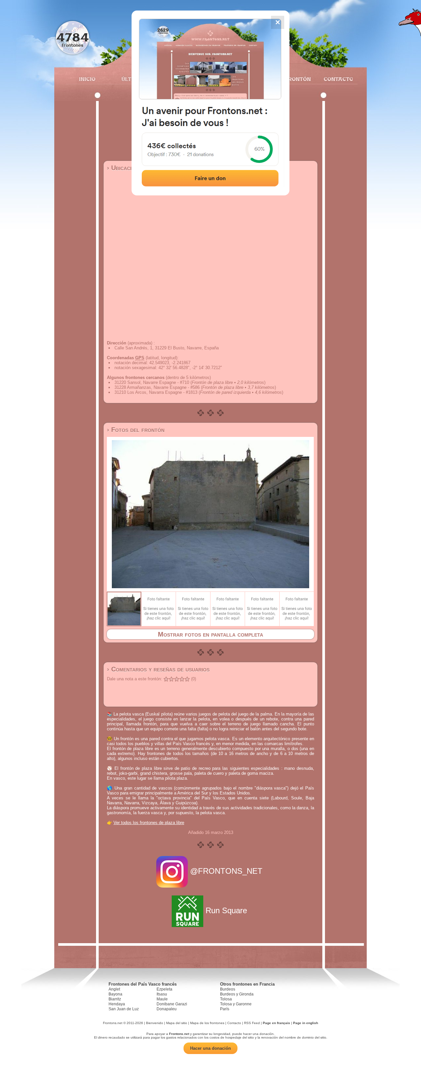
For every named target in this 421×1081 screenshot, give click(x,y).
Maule (162, 999)
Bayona (115, 994)
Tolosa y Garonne (236, 1004)
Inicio (87, 79)
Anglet (114, 989)
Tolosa (226, 999)
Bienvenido (154, 1023)
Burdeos (227, 989)
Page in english (305, 1023)
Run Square (226, 910)
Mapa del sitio (176, 1023)
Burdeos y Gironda (237, 994)
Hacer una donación (210, 1048)
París (224, 1009)
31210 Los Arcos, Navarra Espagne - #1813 (155, 392)
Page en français (276, 1023)
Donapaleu (167, 1009)
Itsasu (162, 994)
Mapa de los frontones (207, 1023)
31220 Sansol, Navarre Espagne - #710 (151, 382)
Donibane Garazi (172, 1004)
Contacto (336, 79)
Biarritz (115, 999)
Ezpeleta (164, 989)
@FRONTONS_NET (226, 871)
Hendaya (117, 1004)
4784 (72, 37)
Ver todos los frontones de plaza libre (148, 822)
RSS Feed (252, 1023)
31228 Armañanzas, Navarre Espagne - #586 (157, 387)
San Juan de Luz (124, 1009)
